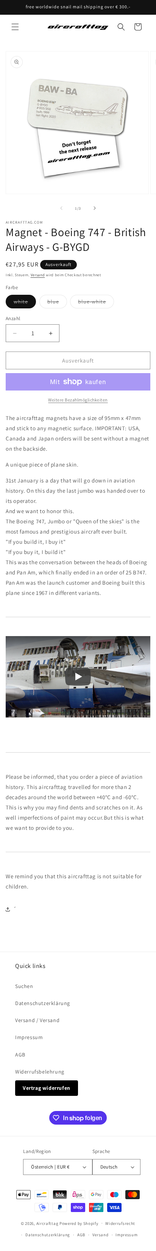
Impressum (29, 1037)
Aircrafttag (47, 1223)
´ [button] (15, 909)
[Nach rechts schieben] (94, 208)
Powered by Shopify (78, 1223)
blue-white (96, 303)
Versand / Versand (37, 1020)
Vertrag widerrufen (46, 1088)
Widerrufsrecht (120, 1223)
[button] (15, 27)
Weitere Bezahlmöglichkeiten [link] (78, 400)
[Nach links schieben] (61, 208)
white (25, 303)
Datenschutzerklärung (42, 1003)
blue (57, 303)
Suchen (24, 986)
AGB (20, 1054)
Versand (38, 274)
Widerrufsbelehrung (39, 1071)
